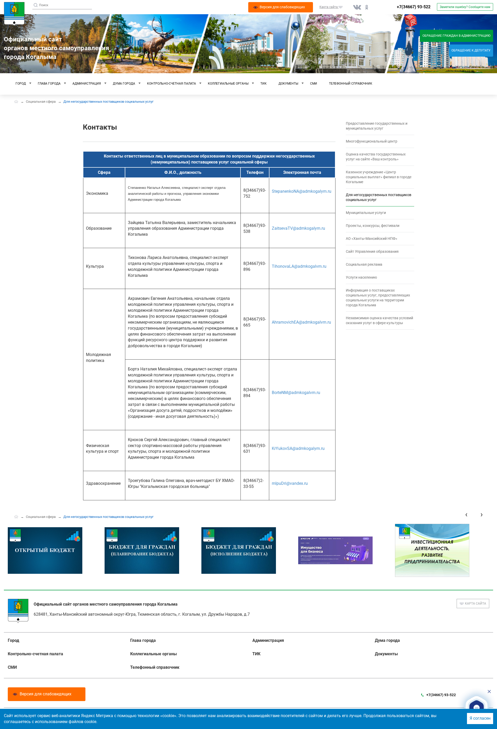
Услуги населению (361, 277)
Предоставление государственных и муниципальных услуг (376, 125)
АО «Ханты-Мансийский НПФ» (371, 238)
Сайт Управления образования (372, 251)
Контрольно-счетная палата (171, 83)
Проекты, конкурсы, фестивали (372, 226)
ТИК (263, 83)
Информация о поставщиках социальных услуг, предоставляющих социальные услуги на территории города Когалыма (378, 297)
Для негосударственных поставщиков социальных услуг (378, 197)
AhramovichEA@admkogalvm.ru (301, 322)
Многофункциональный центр (371, 141)
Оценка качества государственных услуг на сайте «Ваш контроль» (376, 156)
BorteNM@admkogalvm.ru (296, 392)
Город (21, 83)
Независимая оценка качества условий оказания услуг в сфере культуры (379, 320)
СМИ (313, 83)
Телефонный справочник (350, 83)
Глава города (49, 83)
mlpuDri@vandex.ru (290, 483)
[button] (476, 707)
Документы (288, 83)
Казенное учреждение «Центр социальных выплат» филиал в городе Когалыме (378, 177)
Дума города (124, 83)
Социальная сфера (41, 101)
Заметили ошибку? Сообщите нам (465, 7)
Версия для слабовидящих (45, 693)
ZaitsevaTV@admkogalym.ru (298, 228)
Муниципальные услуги (366, 213)
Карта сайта (475, 603)
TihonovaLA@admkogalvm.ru (299, 266)
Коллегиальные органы (228, 83)
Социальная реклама (364, 264)
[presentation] (466, 514)
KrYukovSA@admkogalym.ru (298, 448)
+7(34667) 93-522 (413, 6)
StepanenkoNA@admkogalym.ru (301, 191)
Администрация (86, 83)
